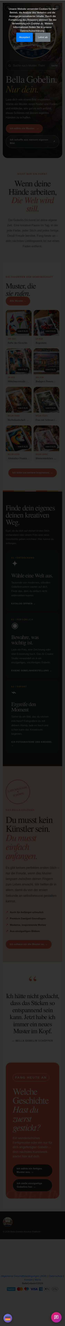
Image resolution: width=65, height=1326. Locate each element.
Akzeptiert (24, 37)
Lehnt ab (43, 37)
